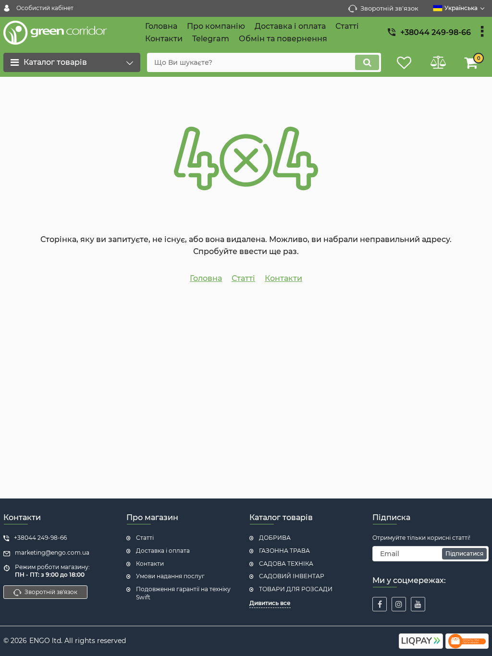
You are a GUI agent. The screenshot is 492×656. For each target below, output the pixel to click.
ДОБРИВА (275, 537)
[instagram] (399, 604)
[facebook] (379, 604)
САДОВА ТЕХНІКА (286, 563)
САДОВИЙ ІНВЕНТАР (291, 576)
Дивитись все (270, 603)
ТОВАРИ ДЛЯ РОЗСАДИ (295, 589)
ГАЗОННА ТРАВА (284, 550)
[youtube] (418, 604)
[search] (367, 62)
